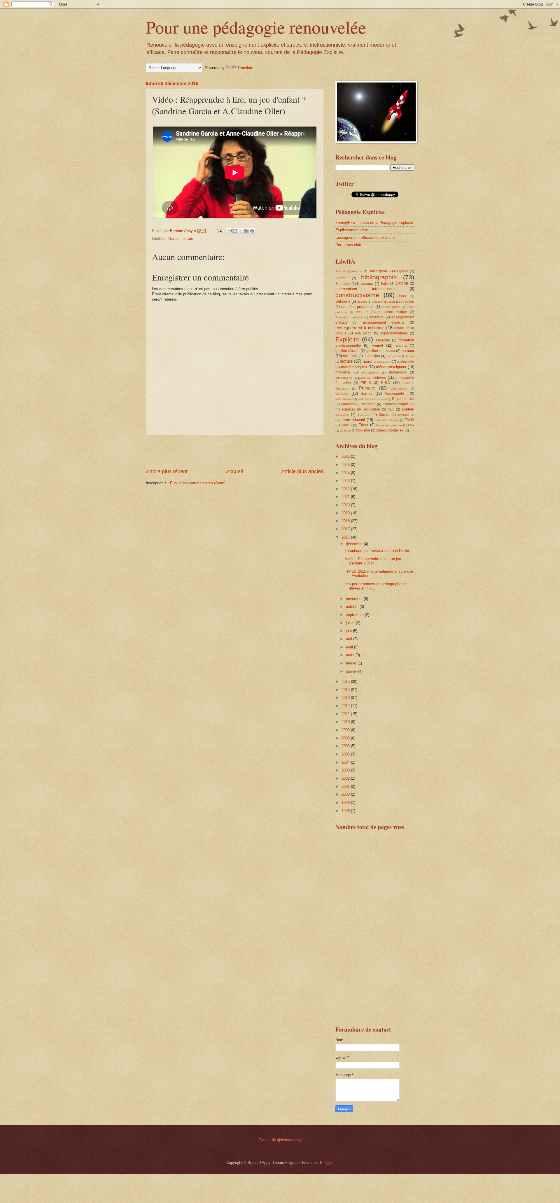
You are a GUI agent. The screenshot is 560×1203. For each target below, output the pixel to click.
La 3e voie (393, 356)
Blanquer (342, 283)
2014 (346, 690)
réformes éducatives (372, 399)
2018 (346, 521)
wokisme (363, 430)
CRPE (403, 296)
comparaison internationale (365, 289)
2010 (346, 722)
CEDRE (402, 283)
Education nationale (349, 317)
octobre (353, 606)
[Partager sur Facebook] (246, 231)
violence (345, 430)
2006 (346, 746)
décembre (355, 544)
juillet (351, 623)
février (352, 663)
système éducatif (350, 420)
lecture (187, 238)
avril (350, 647)
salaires (347, 404)
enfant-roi (376, 317)
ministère (342, 372)
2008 (346, 738)
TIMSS (346, 425)
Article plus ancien (302, 471)
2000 (346, 794)
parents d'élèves (372, 377)
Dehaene (342, 301)
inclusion (350, 356)
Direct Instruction (383, 301)
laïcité (410, 356)
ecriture (362, 312)
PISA (385, 382)
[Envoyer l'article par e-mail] (219, 231)
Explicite (347, 339)
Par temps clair (348, 245)
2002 (346, 778)
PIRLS (366, 383)
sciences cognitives (398, 404)
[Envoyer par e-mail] (230, 231)
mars (351, 655)
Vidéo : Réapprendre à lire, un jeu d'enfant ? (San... (373, 561)
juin (349, 631)
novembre (355, 599)
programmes (399, 388)
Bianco (340, 278)
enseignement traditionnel (359, 327)
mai (349, 639)
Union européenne (389, 425)
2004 (346, 762)
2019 (346, 513)
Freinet (377, 345)
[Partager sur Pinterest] (252, 231)
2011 (346, 714)
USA (411, 425)
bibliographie (379, 277)
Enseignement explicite (384, 322)
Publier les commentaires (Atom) (197, 483)
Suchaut (363, 414)
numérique (397, 372)
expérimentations (394, 333)
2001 (346, 786)
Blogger (326, 1162)
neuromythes (370, 372)
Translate (245, 68)
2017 (346, 529)
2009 (346, 730)
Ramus (366, 393)
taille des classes (386, 420)
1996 (346, 811)
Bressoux (365, 283)
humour (408, 350)
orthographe (343, 377)
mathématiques (354, 367)
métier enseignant (391, 367)
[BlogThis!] (235, 231)
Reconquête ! (395, 393)
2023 (346, 480)
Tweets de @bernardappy (280, 1140)
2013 (346, 697)
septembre (355, 615)
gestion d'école (347, 351)
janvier (352, 671)
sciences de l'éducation (361, 409)
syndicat (403, 414)
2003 (346, 770)
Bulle (385, 283)
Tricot (363, 425)
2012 (346, 706)
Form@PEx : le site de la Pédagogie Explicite (374, 222)
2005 (346, 754)
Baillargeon (378, 271)
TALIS (409, 420)
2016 (346, 537)
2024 (346, 473)
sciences (368, 404)
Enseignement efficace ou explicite (365, 237)
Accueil (234, 471)
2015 (346, 681)
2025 (346, 464)
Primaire (367, 387)
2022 (346, 489)
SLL (391, 409)
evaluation (363, 333)
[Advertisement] (235, 451)
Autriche (356, 271)
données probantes (357, 306)
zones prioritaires (390, 430)
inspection (372, 356)
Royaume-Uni (403, 399)
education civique (392, 312)
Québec (342, 393)
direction (407, 301)
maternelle (405, 361)
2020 (346, 505)
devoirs (362, 301)
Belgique (401, 271)
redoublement (344, 399)
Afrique (340, 271)
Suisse (384, 414)
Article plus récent (167, 471)
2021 (346, 496)
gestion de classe (380, 351)
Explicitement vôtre (351, 230)
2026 (346, 456)
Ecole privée (391, 306)
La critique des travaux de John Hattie (377, 550)
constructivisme (357, 295)
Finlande (383, 340)
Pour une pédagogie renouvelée (256, 26)
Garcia (173, 238)
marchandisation (377, 361)
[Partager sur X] (241, 231)
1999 (346, 802)
